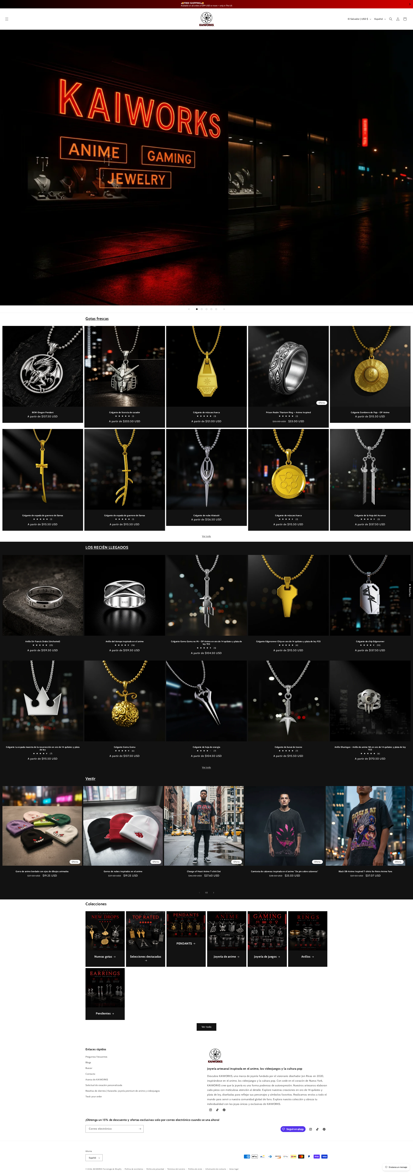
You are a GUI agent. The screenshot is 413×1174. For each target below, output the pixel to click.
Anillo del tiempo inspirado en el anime (125, 641)
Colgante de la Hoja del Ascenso (370, 515)
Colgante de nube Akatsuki (206, 515)
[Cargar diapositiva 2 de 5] (201, 309)
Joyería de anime (225, 956)
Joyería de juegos (265, 956)
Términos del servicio (176, 1169)
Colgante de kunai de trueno (288, 747)
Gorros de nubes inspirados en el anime (123, 871)
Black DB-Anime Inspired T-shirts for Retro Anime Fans (365, 871)
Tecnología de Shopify (112, 1169)
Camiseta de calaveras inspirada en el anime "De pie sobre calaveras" (284, 871)
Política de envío (195, 1169)
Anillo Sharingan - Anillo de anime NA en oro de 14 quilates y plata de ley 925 (370, 748)
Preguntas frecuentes (96, 1056)
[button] (6, 19)
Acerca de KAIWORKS (97, 1079)
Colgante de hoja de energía (206, 747)
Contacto (90, 1073)
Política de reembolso (134, 1169)
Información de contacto (215, 1169)
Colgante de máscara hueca (206, 412)
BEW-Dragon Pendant (42, 412)
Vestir (91, 778)
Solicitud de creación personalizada (104, 1085)
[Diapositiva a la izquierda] (199, 892)
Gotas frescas (97, 318)
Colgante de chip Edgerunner (370, 641)
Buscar (89, 1068)
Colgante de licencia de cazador (124, 412)
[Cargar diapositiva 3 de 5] (206, 309)
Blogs (88, 1062)
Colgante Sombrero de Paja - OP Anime (370, 412)
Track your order (94, 1096)
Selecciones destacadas (145, 956)
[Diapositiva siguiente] (224, 309)
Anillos (306, 956)
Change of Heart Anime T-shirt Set (204, 871)
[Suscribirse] (139, 1129)
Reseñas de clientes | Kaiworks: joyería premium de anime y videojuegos (123, 1090)
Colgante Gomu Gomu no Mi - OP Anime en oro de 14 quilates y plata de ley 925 (206, 642)
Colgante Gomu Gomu (124, 747)
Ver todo (206, 536)
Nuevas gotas (103, 956)
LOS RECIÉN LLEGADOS (107, 547)
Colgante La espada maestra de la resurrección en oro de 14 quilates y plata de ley (42, 748)
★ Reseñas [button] (410, 590)
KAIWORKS (97, 1169)
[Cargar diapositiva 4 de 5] (211, 309)
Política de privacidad (155, 1169)
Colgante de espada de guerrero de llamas (42, 515)
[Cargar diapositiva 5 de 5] (216, 309)
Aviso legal (234, 1169)
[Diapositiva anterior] (188, 309)
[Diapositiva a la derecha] (213, 892)
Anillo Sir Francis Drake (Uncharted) (42, 641)
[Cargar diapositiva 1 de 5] (196, 309)
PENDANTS (184, 943)
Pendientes (103, 1013)
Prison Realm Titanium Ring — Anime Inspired (288, 412)
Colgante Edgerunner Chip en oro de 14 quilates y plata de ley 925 (288, 641)
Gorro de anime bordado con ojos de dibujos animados (42, 871)
